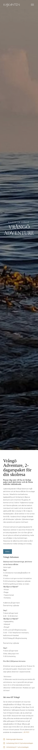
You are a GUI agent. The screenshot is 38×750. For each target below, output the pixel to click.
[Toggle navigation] (32, 5)
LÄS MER (26, 732)
